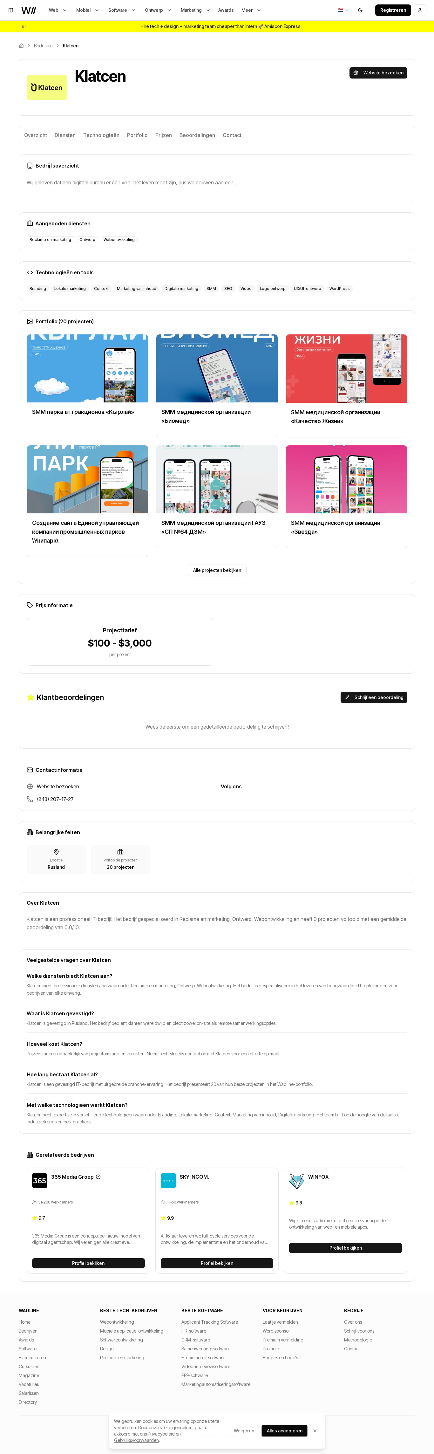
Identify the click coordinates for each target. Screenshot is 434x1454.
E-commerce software (203, 1357)
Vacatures (29, 1384)
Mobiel (83, 10)
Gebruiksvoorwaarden (136, 1440)
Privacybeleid (161, 1434)
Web (53, 10)
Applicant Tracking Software (209, 1322)
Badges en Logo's (280, 1357)
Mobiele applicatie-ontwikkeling (131, 1331)
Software (117, 10)
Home (25, 1322)
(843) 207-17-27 (55, 799)
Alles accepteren (284, 1430)
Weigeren (244, 1430)
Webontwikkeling (117, 1322)
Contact (232, 135)
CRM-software (195, 1339)
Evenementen (32, 1357)
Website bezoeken (383, 72)
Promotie (271, 1348)
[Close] (315, 1431)
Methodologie (358, 1339)
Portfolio (137, 135)
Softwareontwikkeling (121, 1339)
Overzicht (35, 135)
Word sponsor (276, 1331)
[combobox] (343, 10)
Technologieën (101, 135)
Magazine (29, 1375)
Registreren (393, 10)
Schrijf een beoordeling (379, 697)
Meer (247, 10)
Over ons (353, 1322)
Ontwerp (154, 10)
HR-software (193, 1331)
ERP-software (194, 1375)
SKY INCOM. (194, 1177)
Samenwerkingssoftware (205, 1348)
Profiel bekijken (88, 1263)
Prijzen (163, 135)
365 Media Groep (72, 1177)
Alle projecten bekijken (217, 570)
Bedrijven (43, 45)
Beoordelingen (197, 135)
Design (107, 1348)
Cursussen (29, 1366)
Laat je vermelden (280, 1322)
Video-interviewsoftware (205, 1366)
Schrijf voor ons (359, 1331)
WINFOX (318, 1177)
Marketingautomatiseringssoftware (215, 1384)
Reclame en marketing (122, 1357)
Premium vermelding (283, 1339)
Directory (28, 1402)
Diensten (65, 135)
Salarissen (29, 1393)
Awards (226, 10)
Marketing (191, 10)
